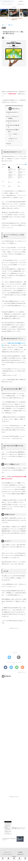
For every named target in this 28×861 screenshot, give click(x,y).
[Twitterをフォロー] (11, 667)
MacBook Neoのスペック (13, 113)
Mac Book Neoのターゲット (13, 121)
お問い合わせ (20, 854)
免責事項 (20, 852)
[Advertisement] (14, 78)
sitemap (14, 856)
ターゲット (11, 141)
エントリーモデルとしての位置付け (13, 117)
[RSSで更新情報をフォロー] (22, 667)
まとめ (9, 143)
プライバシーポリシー (8, 854)
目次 (13, 108)
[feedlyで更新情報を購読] (17, 667)
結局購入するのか (13, 138)
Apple (4, 27)
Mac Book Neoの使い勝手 (13, 126)
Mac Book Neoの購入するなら (13, 130)
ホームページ (8, 852)
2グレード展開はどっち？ (14, 134)
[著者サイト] (5, 667)
